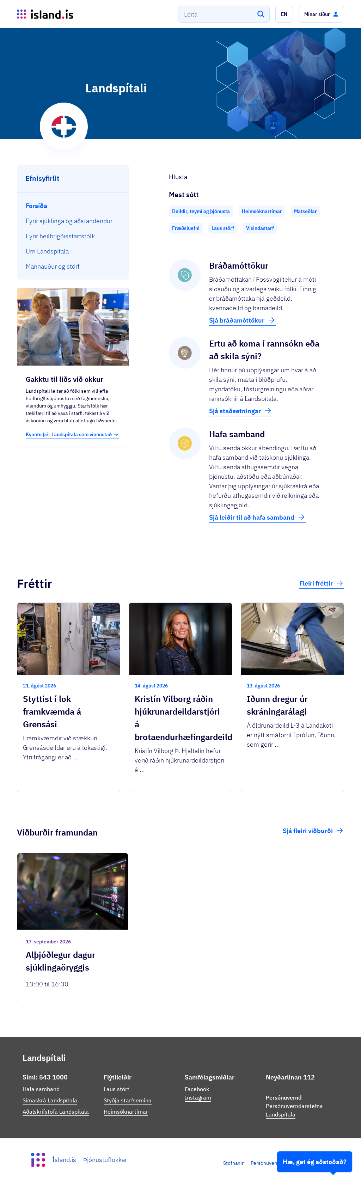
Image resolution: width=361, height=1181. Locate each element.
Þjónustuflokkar (105, 1160)
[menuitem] (73, 205)
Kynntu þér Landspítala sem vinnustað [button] (69, 434)
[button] (284, 14)
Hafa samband (41, 1089)
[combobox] (224, 14)
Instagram (198, 1097)
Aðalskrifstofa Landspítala (56, 1111)
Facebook (197, 1089)
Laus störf (116, 1089)
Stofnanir (233, 1163)
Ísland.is (64, 1160)
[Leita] (261, 14)
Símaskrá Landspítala (50, 1100)
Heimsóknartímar (126, 1111)
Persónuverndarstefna (275, 1163)
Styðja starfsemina (128, 1100)
